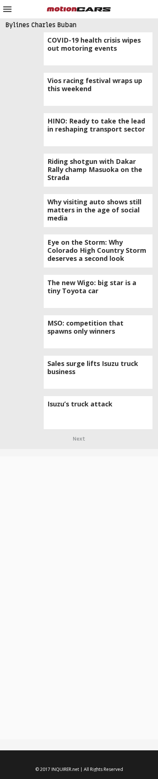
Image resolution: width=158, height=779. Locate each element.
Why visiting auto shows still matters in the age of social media (94, 209)
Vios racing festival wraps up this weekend (94, 84)
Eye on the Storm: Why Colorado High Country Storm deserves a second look (96, 250)
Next (79, 438)
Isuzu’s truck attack (79, 403)
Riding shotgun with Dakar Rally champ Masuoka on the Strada (94, 169)
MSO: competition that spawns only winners (85, 327)
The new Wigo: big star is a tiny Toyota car (91, 286)
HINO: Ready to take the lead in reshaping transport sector (96, 124)
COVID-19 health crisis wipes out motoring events (94, 44)
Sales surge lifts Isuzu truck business (92, 367)
